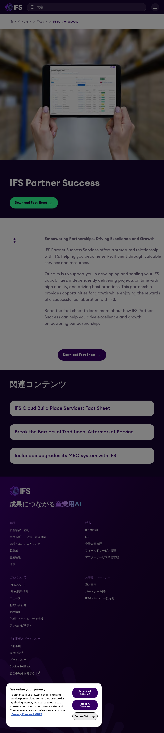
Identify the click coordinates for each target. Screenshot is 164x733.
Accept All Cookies (85, 693)
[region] (54, 705)
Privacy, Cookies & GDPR (26, 714)
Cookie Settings (85, 716)
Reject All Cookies (85, 705)
